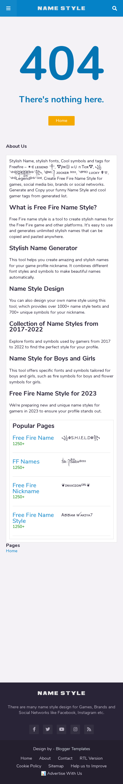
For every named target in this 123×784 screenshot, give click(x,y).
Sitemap (56, 766)
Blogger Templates (73, 749)
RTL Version (91, 758)
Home (61, 120)
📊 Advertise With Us (61, 773)
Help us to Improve (89, 766)
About (45, 758)
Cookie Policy (28, 766)
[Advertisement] (61, 615)
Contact (65, 758)
